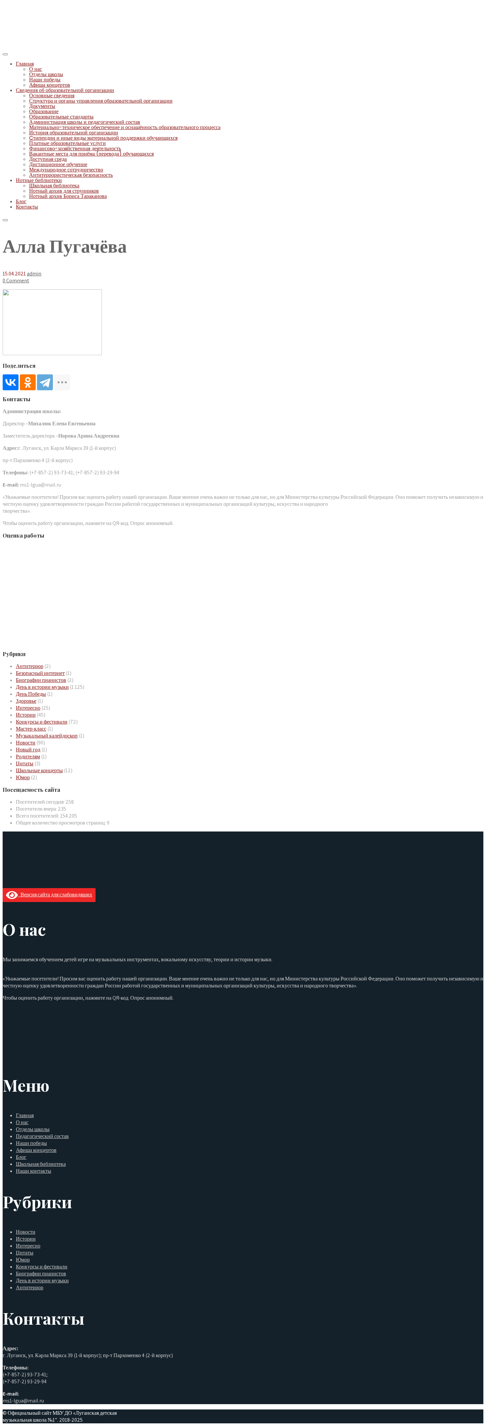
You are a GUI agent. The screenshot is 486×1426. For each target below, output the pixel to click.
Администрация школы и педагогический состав (84, 122)
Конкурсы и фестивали (41, 721)
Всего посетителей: (38, 815)
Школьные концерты (39, 770)
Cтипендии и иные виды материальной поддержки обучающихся (103, 138)
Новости (25, 742)
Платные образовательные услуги (67, 143)
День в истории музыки (42, 687)
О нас (35, 69)
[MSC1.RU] (36, 45)
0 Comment (16, 280)
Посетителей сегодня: (40, 801)
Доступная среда (48, 159)
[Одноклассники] (28, 382)
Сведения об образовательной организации (65, 90)
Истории (26, 714)
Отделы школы (46, 74)
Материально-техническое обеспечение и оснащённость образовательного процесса (125, 127)
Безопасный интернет (40, 673)
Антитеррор (29, 666)
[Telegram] (45, 382)
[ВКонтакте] (11, 382)
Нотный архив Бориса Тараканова (68, 196)
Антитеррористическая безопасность (71, 175)
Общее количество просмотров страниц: (61, 822)
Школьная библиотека (54, 185)
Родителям (28, 756)
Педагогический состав (42, 1136)
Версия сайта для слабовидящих (55, 894)
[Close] (5, 220)
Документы (42, 106)
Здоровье (26, 700)
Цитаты (24, 763)
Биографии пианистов (41, 680)
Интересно (28, 707)
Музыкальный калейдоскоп (47, 735)
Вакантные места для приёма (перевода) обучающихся (91, 154)
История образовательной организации (73, 132)
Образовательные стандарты (61, 116)
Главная (25, 64)
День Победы (31, 693)
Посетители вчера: (37, 808)
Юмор (23, 777)
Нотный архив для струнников (64, 191)
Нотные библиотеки (39, 180)
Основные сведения (51, 95)
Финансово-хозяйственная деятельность (75, 148)
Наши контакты (33, 1170)
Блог (21, 201)
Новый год (28, 749)
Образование (44, 111)
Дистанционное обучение (58, 164)
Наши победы (45, 79)
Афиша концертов (49, 85)
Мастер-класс (31, 728)
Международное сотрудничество (66, 169)
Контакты (27, 207)
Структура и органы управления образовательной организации (101, 101)
